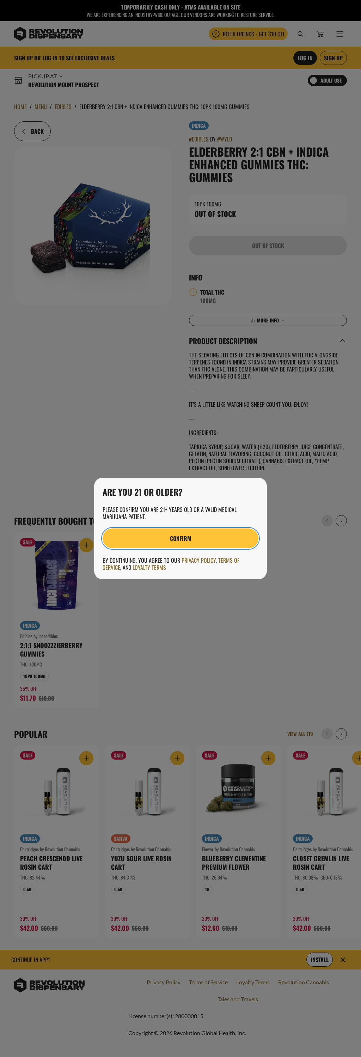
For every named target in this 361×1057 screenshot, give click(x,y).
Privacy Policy (199, 560)
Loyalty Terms (149, 567)
